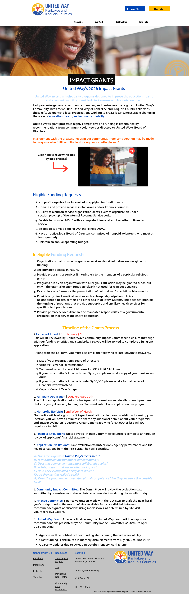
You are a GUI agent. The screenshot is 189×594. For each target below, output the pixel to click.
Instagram (38, 564)
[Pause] (81, 182)
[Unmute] (86, 182)
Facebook (38, 558)
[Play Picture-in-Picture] (140, 182)
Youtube (37, 577)
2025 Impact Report (61, 559)
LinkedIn (37, 571)
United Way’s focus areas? (82, 456)
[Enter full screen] (144, 182)
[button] (143, 22)
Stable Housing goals (83, 142)
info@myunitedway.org (133, 352)
